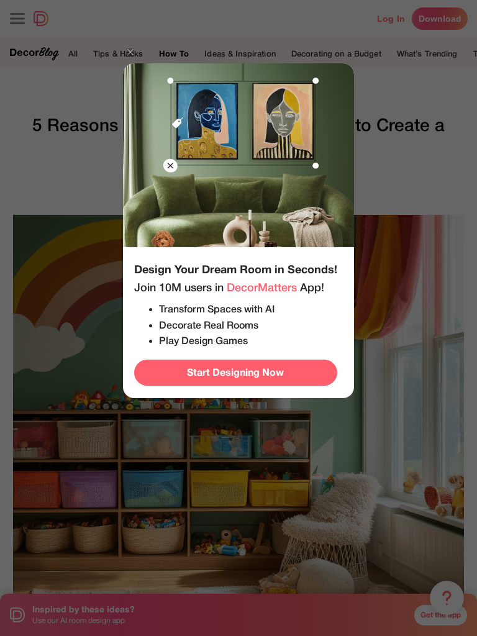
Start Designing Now (235, 372)
